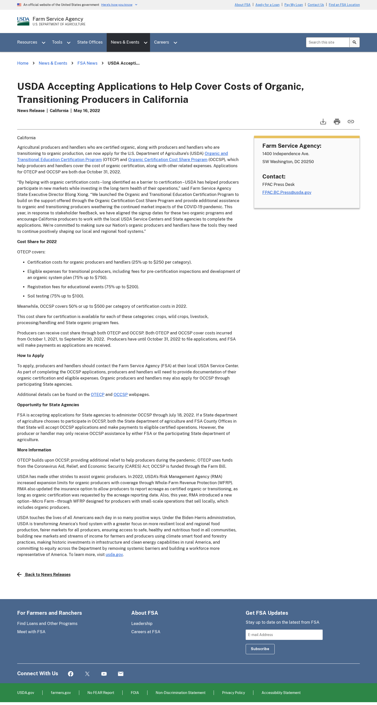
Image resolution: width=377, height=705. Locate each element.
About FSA (243, 5)
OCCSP (121, 394)
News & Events (125, 42)
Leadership (142, 623)
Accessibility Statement (281, 692)
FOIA (135, 692)
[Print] (336, 124)
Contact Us (316, 5)
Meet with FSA (31, 631)
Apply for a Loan (267, 5)
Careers (161, 42)
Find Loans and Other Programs (47, 623)
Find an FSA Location (344, 5)
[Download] (322, 124)
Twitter (87, 674)
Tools (57, 42)
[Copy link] (350, 124)
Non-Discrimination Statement (180, 692)
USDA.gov (25, 692)
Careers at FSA (145, 631)
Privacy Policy (233, 692)
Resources (27, 42)
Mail (120, 674)
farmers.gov (61, 692)
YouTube (104, 674)
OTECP (97, 394)
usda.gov (114, 554)
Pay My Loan (293, 5)
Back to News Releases (48, 574)
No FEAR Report (100, 692)
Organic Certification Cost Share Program (167, 159)
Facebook (70, 674)
